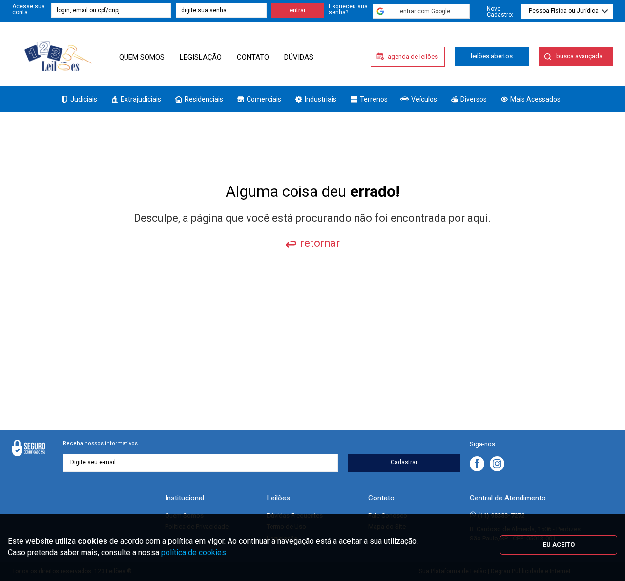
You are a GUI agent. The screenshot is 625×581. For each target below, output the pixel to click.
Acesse (28, 9)
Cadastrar (404, 462)
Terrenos (374, 99)
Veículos (424, 99)
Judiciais (83, 99)
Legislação (201, 57)
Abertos (492, 56)
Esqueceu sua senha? (348, 9)
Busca (579, 56)
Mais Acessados (535, 99)
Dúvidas (298, 57)
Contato (253, 57)
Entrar (298, 10)
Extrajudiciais (141, 99)
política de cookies (193, 552)
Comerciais (264, 99)
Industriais (320, 99)
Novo (500, 11)
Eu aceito (559, 544)
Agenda (413, 56)
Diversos (473, 99)
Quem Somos (142, 57)
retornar (320, 243)
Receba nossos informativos (100, 443)
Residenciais (204, 99)
